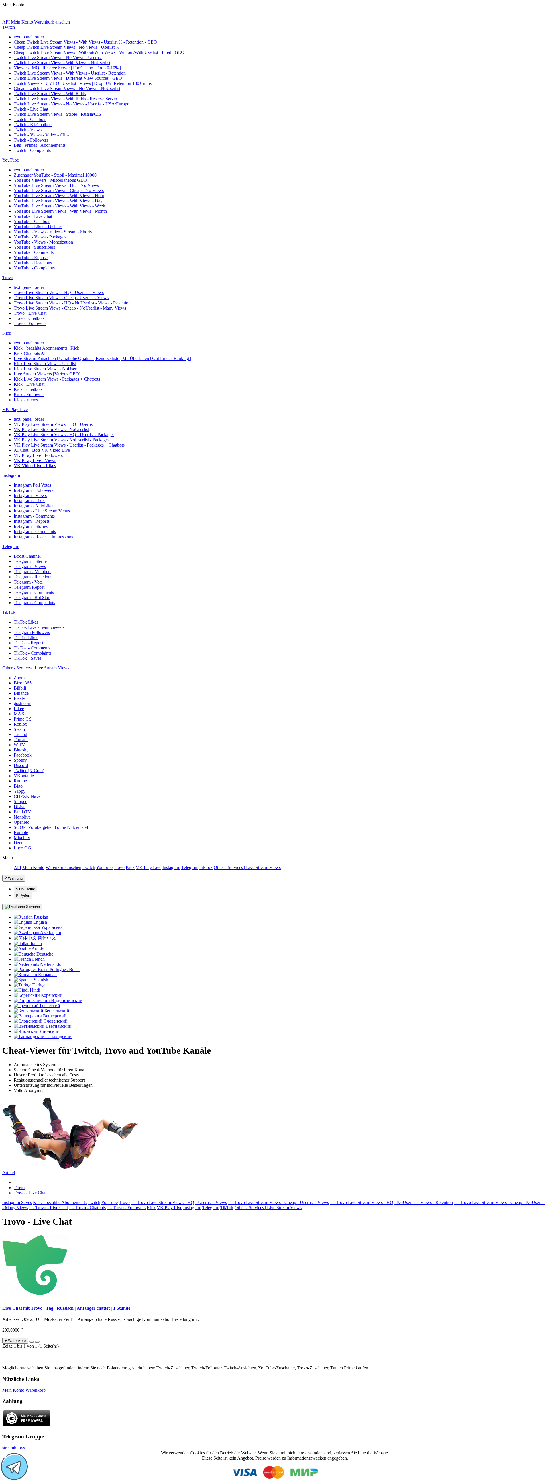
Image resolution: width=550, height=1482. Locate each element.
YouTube (10, 160)
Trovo (7, 277)
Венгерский (54, 1015)
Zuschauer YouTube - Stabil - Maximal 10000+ (56, 175)
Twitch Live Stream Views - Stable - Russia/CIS (57, 114)
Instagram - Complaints (35, 531)
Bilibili (20, 688)
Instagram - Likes (29, 500)
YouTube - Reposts (31, 257)
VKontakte (24, 775)
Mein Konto (22, 21)
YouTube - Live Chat (33, 216)
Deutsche (44, 954)
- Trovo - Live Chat (48, 1207)
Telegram (10, 546)
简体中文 (46, 937)
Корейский (51, 995)
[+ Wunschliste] (31, 1342)
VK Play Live (15, 409)
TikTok (8, 612)
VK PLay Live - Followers (38, 455)
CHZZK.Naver (28, 796)
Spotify (20, 760)
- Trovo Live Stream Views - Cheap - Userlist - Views (278, 1202)
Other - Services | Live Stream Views (35, 667)
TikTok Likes (26, 622)
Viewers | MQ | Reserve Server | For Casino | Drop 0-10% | (67, 67)
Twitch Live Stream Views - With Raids (50, 93)
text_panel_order (29, 36)
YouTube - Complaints (34, 267)
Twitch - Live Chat (31, 109)
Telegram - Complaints (34, 602)
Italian (36, 943)
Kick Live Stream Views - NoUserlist (48, 368)
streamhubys (13, 1447)
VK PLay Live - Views (35, 460)
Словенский (55, 1021)
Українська (51, 927)
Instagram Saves (17, 1202)
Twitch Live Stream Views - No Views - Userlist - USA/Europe (71, 103)
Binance (21, 693)
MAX (19, 713)
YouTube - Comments (34, 252)
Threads (21, 739)
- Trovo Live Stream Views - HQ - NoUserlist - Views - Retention (391, 1202)
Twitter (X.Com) (29, 770)
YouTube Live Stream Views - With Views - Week (59, 205)
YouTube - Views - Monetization (43, 242)
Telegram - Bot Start (32, 597)
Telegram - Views (30, 566)
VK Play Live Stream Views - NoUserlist (51, 429)
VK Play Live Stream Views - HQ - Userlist (54, 424)
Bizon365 (23, 682)
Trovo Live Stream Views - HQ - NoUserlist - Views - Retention (72, 302)
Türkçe (38, 984)
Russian (40, 917)
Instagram (11, 475)
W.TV (19, 744)
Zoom (19, 677)
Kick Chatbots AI (30, 353)
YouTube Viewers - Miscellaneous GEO (50, 180)
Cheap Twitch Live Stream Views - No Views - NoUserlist (67, 88)
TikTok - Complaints (32, 653)
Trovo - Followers (30, 323)
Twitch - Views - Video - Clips (41, 134)
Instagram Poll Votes (32, 485)
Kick (6, 333)
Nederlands (50, 964)
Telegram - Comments (34, 592)
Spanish (40, 979)
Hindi (34, 990)
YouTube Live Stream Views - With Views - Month (60, 211)
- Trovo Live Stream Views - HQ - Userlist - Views (179, 1202)
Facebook (23, 755)
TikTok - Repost (28, 642)
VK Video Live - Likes (35, 465)
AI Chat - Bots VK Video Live (42, 450)
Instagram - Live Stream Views (42, 510)
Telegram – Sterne (30, 561)
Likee (19, 708)
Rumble (21, 832)
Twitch (8, 27)
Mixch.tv (22, 837)
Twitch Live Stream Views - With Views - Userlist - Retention (70, 73)
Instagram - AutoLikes (34, 505)
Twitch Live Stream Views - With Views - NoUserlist (62, 62)
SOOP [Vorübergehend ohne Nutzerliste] (51, 827)
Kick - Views (26, 399)
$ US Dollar (25, 889)
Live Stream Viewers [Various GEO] (47, 373)
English (39, 922)
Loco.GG (22, 847)
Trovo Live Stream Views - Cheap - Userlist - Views (61, 297)
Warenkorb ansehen (52, 21)
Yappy (19, 791)
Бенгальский (56, 1010)
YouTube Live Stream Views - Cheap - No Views (59, 190)
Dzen (18, 842)
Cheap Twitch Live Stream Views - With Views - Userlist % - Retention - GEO (85, 42)
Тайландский (58, 1036)
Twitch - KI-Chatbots (33, 124)
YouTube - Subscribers (34, 247)
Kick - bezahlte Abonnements (60, 1202)
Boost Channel (27, 556)
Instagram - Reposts (32, 521)
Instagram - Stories (31, 526)
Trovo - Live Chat (30, 313)
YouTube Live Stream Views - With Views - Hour (59, 195)
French (38, 959)
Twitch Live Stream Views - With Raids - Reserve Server (65, 98)
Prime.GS (23, 718)
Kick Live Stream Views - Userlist (45, 363)
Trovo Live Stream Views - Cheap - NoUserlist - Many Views (70, 308)
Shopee (20, 801)
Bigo (18, 786)
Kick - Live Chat (29, 384)
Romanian (47, 974)
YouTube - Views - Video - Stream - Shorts (53, 231)
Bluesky (21, 749)
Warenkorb (35, 1390)
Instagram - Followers (33, 490)
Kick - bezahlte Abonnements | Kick (46, 348)
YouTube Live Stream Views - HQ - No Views (56, 185)
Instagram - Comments (34, 516)
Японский (49, 1031)
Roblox (20, 724)
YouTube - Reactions (33, 262)
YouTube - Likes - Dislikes (38, 226)
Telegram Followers (32, 632)
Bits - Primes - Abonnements (40, 145)
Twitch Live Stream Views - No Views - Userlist (58, 57)
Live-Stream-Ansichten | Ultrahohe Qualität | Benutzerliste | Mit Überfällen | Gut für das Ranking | (102, 358)
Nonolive (22, 817)
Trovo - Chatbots (29, 318)
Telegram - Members (32, 571)
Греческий (49, 1005)
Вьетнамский (58, 1026)
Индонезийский (66, 1000)
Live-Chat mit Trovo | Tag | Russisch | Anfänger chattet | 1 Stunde (66, 1308)
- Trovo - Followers (126, 1207)
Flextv (19, 698)
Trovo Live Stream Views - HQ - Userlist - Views (59, 292)
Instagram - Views (30, 495)
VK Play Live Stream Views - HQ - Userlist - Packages (64, 434)
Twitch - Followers (31, 140)
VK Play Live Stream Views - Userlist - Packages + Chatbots (69, 445)
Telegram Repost (29, 587)
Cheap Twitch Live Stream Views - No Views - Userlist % (66, 47)
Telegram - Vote (28, 582)
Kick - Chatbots (28, 389)
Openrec (21, 822)
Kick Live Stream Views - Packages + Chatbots (57, 379)
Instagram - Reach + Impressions (43, 536)
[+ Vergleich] (37, 1342)
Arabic (37, 948)
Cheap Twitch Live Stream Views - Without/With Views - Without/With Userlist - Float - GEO (99, 52)
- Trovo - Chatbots (87, 1207)
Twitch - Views (28, 129)
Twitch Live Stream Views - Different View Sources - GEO (68, 78)
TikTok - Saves (27, 658)
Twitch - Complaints (32, 150)
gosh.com (22, 703)
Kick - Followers (29, 394)
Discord (21, 765)
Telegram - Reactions (33, 576)
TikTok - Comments (32, 647)
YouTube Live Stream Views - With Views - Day (58, 200)
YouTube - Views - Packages (40, 236)
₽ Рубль (23, 896)
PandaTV (22, 811)
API (6, 21)
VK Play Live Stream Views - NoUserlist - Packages (61, 439)
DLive (19, 806)
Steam (19, 729)
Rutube (20, 780)
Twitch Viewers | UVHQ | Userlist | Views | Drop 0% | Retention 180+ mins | (84, 83)
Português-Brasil (64, 969)
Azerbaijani (50, 932)
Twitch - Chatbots (30, 119)
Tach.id (20, 734)
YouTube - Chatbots (32, 221)
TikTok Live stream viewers (39, 627)
